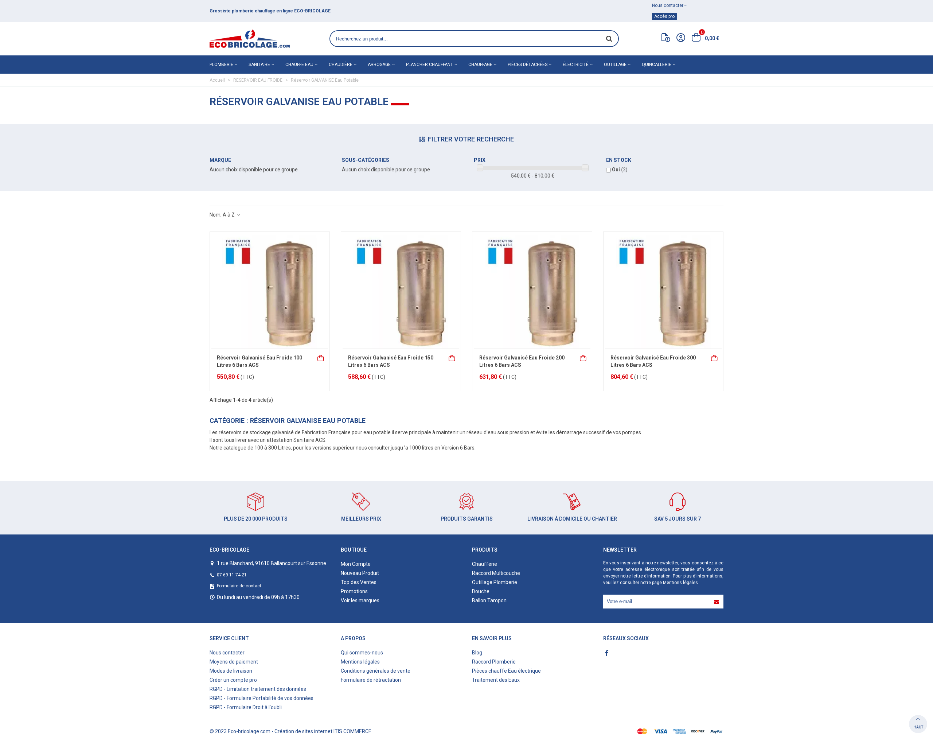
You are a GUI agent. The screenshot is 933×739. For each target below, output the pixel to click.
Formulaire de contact (239, 585)
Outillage (615, 64)
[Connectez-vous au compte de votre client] (681, 39)
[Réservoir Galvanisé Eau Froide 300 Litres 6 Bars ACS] (663, 290)
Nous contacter (227, 653)
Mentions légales (680, 582)
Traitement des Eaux (496, 680)
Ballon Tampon (489, 600)
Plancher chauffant (429, 64)
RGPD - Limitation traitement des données (258, 689)
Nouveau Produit (360, 573)
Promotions (354, 591)
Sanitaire (259, 64)
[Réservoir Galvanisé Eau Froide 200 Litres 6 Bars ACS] (532, 290)
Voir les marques (360, 600)
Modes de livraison (231, 671)
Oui (620, 169)
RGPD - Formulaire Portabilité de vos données (261, 698)
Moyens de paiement (234, 662)
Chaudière (340, 64)
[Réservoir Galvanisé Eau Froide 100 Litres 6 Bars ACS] (269, 290)
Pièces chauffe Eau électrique (506, 671)
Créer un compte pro (233, 680)
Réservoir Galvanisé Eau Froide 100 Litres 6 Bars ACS (259, 361)
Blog (477, 653)
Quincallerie (656, 64)
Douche (480, 591)
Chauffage (480, 64)
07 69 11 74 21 (232, 574)
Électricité (576, 64)
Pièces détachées (527, 64)
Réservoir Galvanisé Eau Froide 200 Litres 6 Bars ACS (522, 361)
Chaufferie (484, 564)
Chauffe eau (299, 64)
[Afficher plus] (583, 357)
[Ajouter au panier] (321, 357)
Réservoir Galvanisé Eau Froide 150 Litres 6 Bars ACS (390, 361)
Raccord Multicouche (496, 573)
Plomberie (221, 64)
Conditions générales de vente (375, 671)
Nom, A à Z (223, 215)
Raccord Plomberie (494, 662)
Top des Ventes (358, 582)
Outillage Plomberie (494, 582)
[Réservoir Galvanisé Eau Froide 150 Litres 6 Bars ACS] (401, 290)
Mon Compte (356, 564)
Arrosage (379, 64)
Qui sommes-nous (362, 653)
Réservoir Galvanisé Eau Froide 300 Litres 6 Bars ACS (653, 361)
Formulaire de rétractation (371, 680)
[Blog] (665, 39)
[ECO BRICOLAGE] (250, 39)
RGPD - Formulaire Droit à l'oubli (246, 707)
